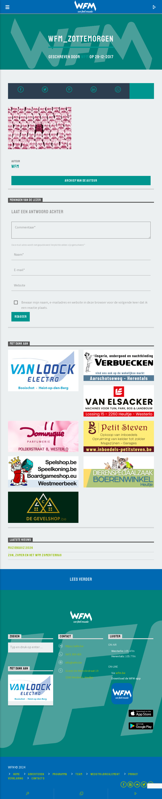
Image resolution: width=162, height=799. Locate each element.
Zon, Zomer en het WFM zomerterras (35, 555)
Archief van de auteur (81, 180)
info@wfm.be (73, 663)
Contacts (38, 778)
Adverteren (36, 774)
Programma (60, 774)
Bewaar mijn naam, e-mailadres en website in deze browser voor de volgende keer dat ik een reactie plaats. (84, 302)
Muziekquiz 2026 (20, 548)
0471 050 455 (73, 655)
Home (16, 774)
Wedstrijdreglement (105, 774)
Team (78, 774)
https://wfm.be (74, 646)
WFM (85, 56)
